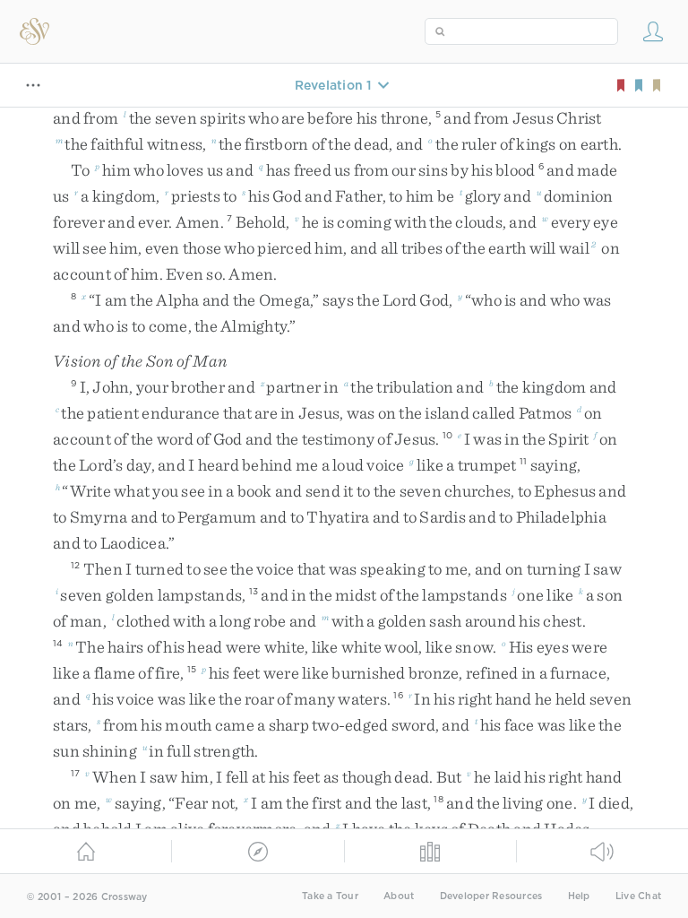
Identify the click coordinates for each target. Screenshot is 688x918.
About (398, 896)
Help (579, 896)
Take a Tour (330, 896)
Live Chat (638, 896)
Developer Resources (491, 896)
